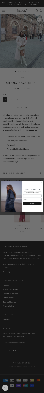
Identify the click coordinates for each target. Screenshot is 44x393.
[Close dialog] (41, 183)
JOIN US (32, 203)
